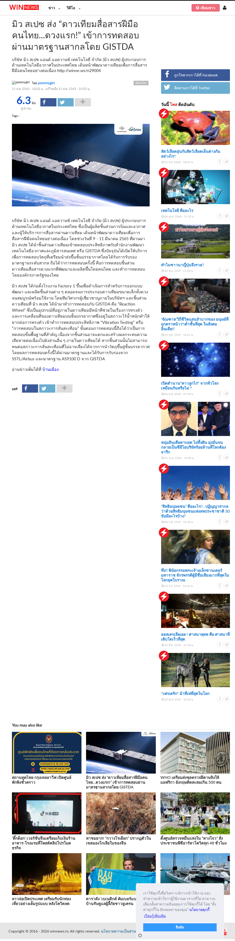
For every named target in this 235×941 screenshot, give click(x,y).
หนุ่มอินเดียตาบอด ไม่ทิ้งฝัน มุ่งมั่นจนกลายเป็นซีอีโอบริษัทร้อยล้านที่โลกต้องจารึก (193, 447)
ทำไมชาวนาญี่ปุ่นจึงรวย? (182, 265)
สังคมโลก (141, 83)
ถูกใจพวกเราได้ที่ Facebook (196, 75)
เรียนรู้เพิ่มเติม (155, 916)
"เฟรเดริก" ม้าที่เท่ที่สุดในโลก (185, 694)
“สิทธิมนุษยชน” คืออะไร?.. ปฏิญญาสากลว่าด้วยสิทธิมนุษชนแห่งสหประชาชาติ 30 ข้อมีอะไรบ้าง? (195, 511)
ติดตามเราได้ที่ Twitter (192, 88)
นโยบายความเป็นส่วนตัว (120, 931)
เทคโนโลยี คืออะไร (177, 211)
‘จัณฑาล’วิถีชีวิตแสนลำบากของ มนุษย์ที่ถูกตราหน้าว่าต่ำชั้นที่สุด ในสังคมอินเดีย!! (195, 324)
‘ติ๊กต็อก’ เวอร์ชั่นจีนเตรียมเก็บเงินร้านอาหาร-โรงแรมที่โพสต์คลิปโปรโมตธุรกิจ (43, 843)
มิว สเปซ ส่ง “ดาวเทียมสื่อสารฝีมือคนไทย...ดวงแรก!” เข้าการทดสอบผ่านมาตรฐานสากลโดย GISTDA (117, 782)
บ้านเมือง (50, 370)
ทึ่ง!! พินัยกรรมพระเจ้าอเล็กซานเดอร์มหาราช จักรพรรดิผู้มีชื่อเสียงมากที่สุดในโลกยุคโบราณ (195, 575)
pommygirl (46, 83)
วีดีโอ (71, 8)
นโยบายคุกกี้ (199, 910)
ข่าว (51, 8)
